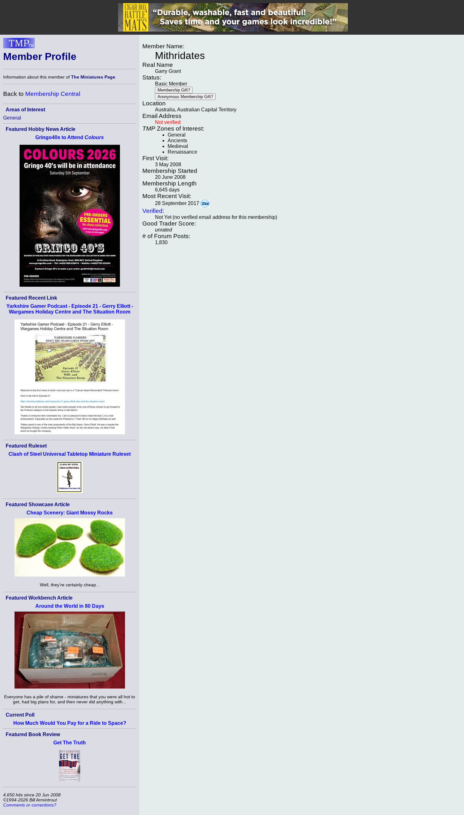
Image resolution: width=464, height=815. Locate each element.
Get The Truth (69, 742)
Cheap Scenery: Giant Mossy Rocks (70, 512)
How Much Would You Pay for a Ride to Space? (69, 723)
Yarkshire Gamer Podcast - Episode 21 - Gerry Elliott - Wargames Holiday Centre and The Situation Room (69, 308)
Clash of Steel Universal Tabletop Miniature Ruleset (70, 454)
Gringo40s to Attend (69, 137)
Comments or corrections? (29, 804)
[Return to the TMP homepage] (19, 44)
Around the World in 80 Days (69, 606)
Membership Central (52, 94)
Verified (152, 211)
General (12, 117)
